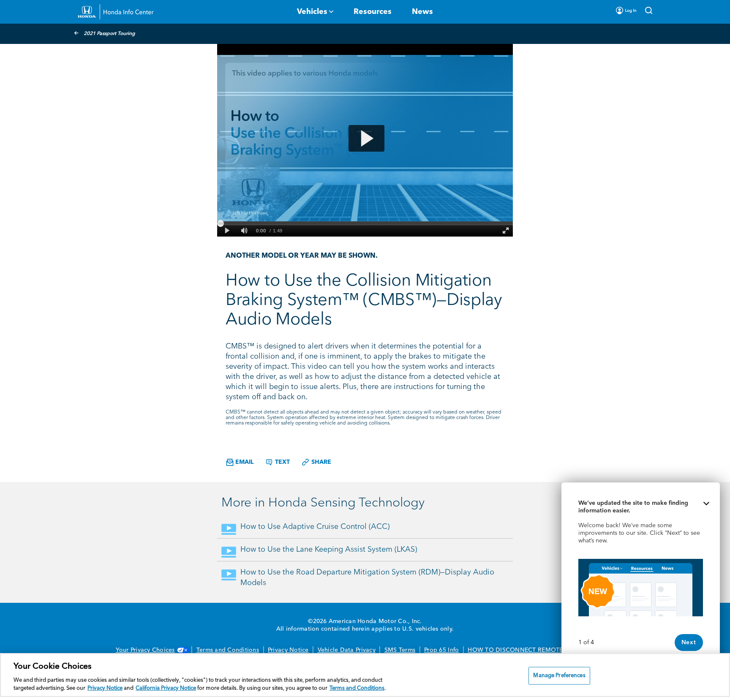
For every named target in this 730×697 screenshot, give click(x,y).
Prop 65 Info (441, 650)
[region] (365, 675)
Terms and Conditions (227, 650)
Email (243, 462)
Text (281, 462)
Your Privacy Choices (145, 650)
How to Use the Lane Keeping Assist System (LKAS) (328, 549)
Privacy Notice (288, 650)
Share (320, 462)
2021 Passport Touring (109, 33)
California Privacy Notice (166, 688)
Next (688, 642)
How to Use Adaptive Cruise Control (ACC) (315, 527)
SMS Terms (399, 650)
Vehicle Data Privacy (347, 650)
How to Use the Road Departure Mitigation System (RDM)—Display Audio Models (367, 578)
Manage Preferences (559, 675)
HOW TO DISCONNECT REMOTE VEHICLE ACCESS (541, 650)
